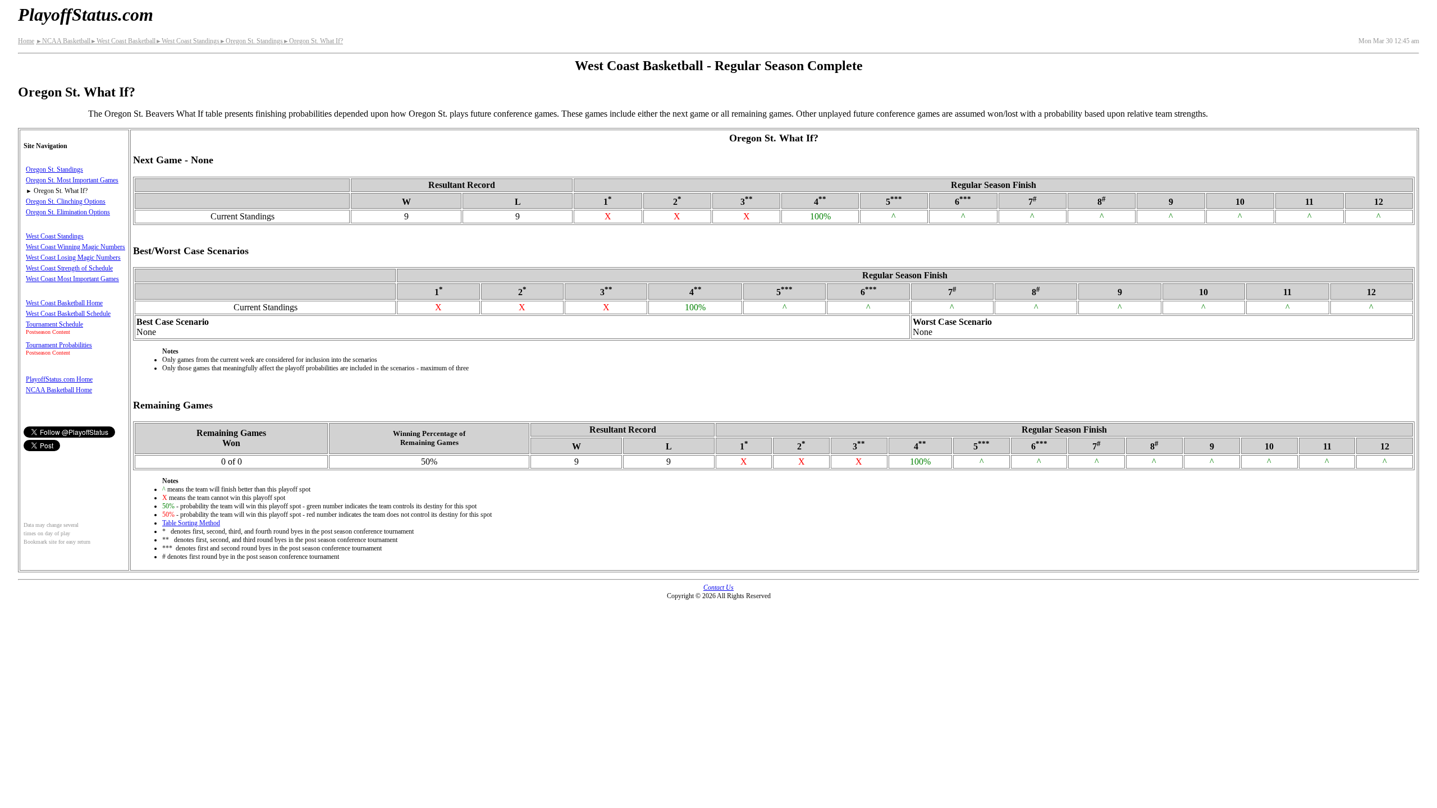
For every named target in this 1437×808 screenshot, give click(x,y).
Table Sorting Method (191, 523)
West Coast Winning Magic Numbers (75, 247)
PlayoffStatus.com (85, 14)
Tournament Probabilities (59, 345)
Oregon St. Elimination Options (68, 212)
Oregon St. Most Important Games (72, 180)
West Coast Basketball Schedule (68, 314)
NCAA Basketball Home (59, 390)
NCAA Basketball (63, 41)
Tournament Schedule (54, 324)
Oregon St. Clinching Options (66, 201)
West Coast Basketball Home (64, 303)
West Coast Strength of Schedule (69, 268)
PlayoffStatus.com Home (59, 379)
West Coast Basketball (122, 41)
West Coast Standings (187, 41)
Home (26, 41)
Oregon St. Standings (251, 41)
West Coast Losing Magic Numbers (73, 257)
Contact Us (718, 587)
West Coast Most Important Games (72, 279)
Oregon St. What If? (313, 41)
